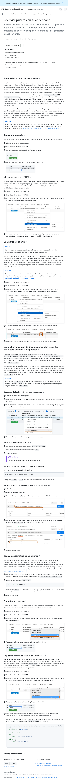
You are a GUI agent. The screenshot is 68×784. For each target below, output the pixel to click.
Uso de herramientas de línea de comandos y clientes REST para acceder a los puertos (31, 348)
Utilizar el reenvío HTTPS (16, 177)
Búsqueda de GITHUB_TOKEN (16, 442)
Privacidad (26, 777)
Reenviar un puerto (13, 135)
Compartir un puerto (14, 242)
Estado (33, 777)
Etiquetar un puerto (14, 601)
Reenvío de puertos (45, 14)
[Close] (63, 3)
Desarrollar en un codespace (29, 14)
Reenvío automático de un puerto (21, 556)
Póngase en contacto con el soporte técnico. (49, 765)
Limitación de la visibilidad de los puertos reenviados (41, 128)
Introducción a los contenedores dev (16, 571)
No (14, 763)
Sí (7, 763)
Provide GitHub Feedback (43, 763)
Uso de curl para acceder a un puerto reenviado (24, 466)
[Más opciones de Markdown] (21, 45)
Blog (55, 777)
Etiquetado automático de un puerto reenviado (24, 656)
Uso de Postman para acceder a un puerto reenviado (26, 485)
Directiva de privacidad (9, 766)
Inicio (7, 14)
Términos (19, 777)
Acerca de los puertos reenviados (21, 78)
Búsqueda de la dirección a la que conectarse (23, 392)
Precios (38, 777)
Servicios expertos (47, 777)
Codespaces (15, 14)
